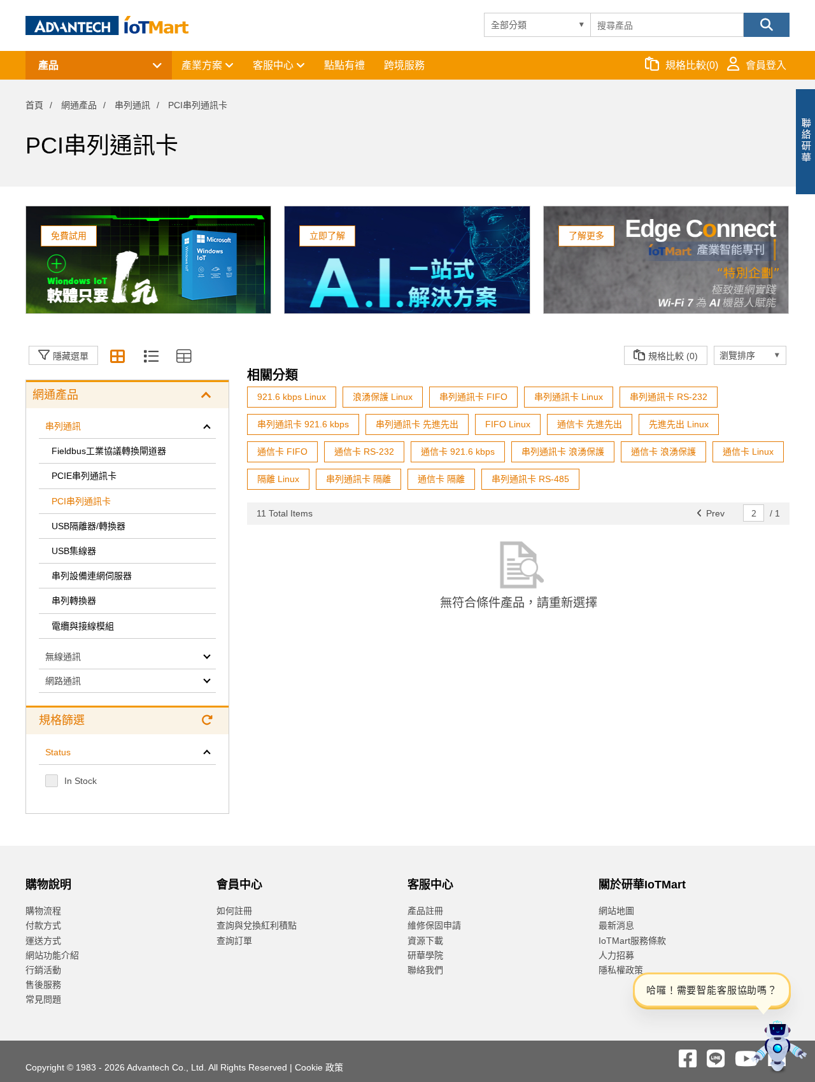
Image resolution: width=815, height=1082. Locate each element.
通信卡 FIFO (282, 451)
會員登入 (766, 65)
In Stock (80, 781)
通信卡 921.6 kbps (458, 451)
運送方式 (43, 941)
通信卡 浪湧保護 (663, 451)
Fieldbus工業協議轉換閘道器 (110, 451)
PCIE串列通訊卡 (84, 476)
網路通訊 (63, 681)
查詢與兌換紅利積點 (256, 925)
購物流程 (43, 911)
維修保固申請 (434, 925)
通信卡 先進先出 (589, 424)
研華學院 (425, 955)
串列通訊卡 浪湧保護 (562, 451)
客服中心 (274, 65)
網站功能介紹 (52, 955)
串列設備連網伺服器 (92, 576)
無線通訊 (63, 656)
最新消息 (616, 925)
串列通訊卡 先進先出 (417, 424)
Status (58, 752)
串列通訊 (132, 105)
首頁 (34, 105)
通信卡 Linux (748, 451)
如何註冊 (234, 911)
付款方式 (43, 925)
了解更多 (586, 236)
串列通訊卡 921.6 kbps (303, 424)
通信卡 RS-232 (364, 451)
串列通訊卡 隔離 (358, 479)
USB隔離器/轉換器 (88, 526)
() (691, 65)
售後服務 (43, 984)
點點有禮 (344, 65)
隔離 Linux (278, 479)
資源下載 (425, 941)
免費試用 (69, 236)
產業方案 (203, 65)
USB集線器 (74, 551)
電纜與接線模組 (83, 626)
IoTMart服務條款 (632, 941)
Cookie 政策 (319, 1067)
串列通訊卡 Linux (568, 397)
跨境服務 (404, 65)
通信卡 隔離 (441, 479)
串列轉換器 (74, 600)
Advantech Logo (106, 25)
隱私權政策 (621, 970)
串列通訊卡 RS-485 (530, 479)
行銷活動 (43, 970)
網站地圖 (616, 911)
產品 (48, 65)
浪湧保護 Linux (383, 397)
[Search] (767, 25)
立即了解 (327, 236)
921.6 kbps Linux (291, 397)
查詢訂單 (234, 941)
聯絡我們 (425, 970)
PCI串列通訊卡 (81, 501)
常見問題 (43, 999)
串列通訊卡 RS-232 (668, 397)
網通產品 (79, 105)
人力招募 (616, 955)
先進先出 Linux (679, 424)
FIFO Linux (507, 424)
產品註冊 (425, 911)
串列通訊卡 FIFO (473, 397)
